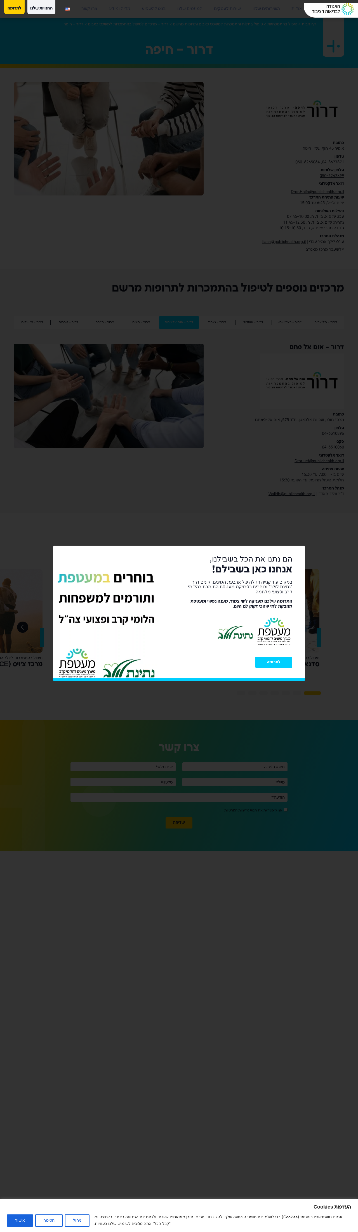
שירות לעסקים (227, 9)
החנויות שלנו (41, 8)
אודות (296, 9)
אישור (20, 1220)
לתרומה (274, 664)
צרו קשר (89, 9)
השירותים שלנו (266, 9)
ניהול (77, 1220)
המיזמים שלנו (189, 9)
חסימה (49, 1220)
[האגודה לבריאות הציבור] (333, 9)
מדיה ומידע (119, 9)
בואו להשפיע (154, 9)
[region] (179, 1215)
